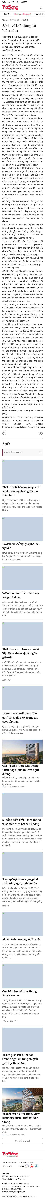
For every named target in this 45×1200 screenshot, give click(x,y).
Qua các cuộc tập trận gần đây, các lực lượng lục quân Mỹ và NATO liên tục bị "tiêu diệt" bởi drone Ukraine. (22, 729)
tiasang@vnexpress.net (16, 1192)
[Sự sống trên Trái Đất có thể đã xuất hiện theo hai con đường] (22, 805)
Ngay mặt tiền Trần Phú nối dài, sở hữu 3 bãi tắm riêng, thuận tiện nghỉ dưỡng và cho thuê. (22, 1129)
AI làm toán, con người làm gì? (21, 939)
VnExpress (6, 2)
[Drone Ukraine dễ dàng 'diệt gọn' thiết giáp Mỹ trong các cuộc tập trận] (22, 698)
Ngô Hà (5, 906)
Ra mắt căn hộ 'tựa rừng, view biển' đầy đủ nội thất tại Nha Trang (20, 1118)
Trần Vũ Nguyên (9, 1021)
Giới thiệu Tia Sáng (26, 1162)
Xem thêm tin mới (22, 1141)
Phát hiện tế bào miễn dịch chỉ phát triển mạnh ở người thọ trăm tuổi (21, 491)
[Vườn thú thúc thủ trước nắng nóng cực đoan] (22, 578)
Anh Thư (6, 680)
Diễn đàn (7, 14)
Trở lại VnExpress (9, 1162)
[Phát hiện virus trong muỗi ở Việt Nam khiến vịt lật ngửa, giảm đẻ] (22, 634)
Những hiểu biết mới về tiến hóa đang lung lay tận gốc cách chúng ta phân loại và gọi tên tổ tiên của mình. (22, 556)
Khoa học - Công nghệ (22, 14)
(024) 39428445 (16, 1189)
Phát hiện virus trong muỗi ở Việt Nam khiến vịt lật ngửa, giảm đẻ (20, 653)
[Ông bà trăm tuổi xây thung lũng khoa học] (22, 976)
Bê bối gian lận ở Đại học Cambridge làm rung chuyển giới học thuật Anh (20, 1059)
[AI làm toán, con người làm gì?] (22, 924)
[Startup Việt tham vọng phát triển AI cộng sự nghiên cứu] (22, 864)
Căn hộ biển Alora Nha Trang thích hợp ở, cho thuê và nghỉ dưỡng (20, 769)
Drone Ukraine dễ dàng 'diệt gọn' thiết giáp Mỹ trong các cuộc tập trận (20, 717)
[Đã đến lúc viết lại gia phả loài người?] (22, 529)
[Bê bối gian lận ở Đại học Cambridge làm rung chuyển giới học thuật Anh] (22, 1040)
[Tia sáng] (10, 7)
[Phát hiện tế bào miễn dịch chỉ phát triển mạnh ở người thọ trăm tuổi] (22, 472)
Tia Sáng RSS (7, 1166)
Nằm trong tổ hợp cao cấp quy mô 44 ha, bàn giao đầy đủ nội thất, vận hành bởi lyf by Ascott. (21, 781)
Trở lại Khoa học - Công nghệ (4, 433)
